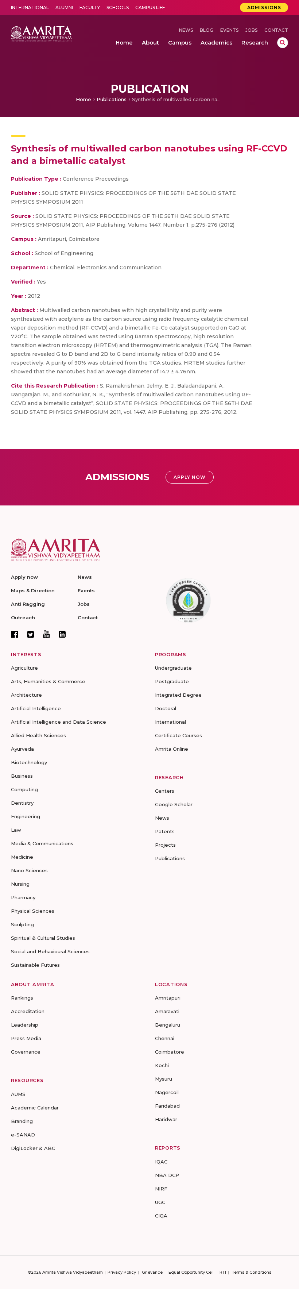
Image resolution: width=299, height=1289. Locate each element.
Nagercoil (167, 1092)
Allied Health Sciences (38, 735)
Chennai (164, 1038)
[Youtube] (46, 634)
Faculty (89, 7)
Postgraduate (172, 681)
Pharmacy (23, 897)
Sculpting (22, 924)
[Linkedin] (62, 634)
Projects (165, 845)
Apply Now (190, 477)
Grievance (152, 1272)
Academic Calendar (35, 1108)
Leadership (24, 1025)
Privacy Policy (122, 1272)
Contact (276, 30)
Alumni (64, 7)
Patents (165, 831)
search (282, 42)
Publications (112, 99)
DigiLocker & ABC (33, 1148)
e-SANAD (23, 1135)
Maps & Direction (33, 590)
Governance (25, 1052)
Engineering (25, 816)
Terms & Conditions (251, 1272)
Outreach (23, 617)
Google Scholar (174, 804)
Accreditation (27, 1011)
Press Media (26, 1038)
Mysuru (163, 1079)
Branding (22, 1121)
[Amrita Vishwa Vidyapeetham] (41, 33)
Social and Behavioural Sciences (50, 951)
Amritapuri (167, 998)
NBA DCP (167, 1175)
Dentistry (22, 803)
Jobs (251, 30)
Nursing (20, 884)
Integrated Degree (178, 695)
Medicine (22, 857)
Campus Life (150, 7)
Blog (206, 30)
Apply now (24, 577)
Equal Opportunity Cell (191, 1272)
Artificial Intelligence (36, 708)
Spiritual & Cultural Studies (43, 938)
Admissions (264, 7)
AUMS (18, 1094)
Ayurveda (22, 749)
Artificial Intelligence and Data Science (58, 722)
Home (83, 99)
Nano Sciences (29, 870)
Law (16, 830)
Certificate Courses (178, 735)
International (30, 7)
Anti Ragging (28, 604)
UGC (160, 1202)
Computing (24, 789)
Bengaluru (167, 1025)
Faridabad (167, 1106)
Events (229, 30)
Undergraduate (173, 668)
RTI (223, 1272)
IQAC (161, 1162)
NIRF (161, 1189)
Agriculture (24, 668)
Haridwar (166, 1119)
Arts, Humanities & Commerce (48, 681)
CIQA (161, 1216)
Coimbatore (169, 1052)
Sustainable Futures (35, 965)
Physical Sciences (32, 911)
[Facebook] (14, 634)
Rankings (22, 998)
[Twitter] (30, 634)
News (186, 30)
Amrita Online (171, 749)
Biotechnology (29, 762)
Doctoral (165, 708)
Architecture (26, 695)
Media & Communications (42, 843)
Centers (164, 791)
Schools (117, 7)
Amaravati (167, 1011)
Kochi (162, 1065)
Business (22, 776)
